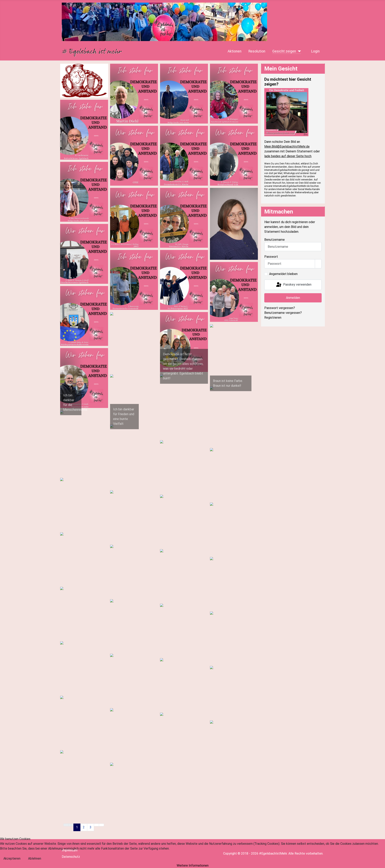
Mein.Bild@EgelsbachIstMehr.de (287, 146)
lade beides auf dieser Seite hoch (287, 156)
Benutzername (274, 240)
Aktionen (234, 51)
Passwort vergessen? (279, 308)
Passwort (271, 257)
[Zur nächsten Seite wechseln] (96, 825)
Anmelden (293, 298)
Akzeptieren (11, 858)
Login (315, 51)
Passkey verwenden (296, 284)
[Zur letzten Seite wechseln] (101, 825)
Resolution (256, 51)
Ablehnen (34, 858)
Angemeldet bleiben (283, 274)
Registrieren (272, 317)
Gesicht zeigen (284, 51)
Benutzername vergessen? (283, 313)
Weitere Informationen (193, 865)
